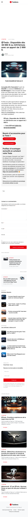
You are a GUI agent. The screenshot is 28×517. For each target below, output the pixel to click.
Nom (2, 222)
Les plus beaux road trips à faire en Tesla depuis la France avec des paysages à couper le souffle (17, 319)
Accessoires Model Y (9, 138)
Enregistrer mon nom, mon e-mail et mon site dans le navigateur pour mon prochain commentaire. (12, 243)
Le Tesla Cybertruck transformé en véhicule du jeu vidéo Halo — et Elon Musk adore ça (16, 347)
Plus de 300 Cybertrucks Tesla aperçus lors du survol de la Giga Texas (10, 280)
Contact (14, 509)
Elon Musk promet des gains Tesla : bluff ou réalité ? (16, 332)
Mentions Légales (21, 509)
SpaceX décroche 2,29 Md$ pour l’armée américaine (15, 339)
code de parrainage (8, 168)
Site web (3, 234)
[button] (2, 2)
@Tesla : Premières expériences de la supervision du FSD (13, 418)
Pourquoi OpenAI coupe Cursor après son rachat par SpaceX (16, 297)
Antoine (6, 53)
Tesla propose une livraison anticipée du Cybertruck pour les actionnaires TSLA (15, 262)
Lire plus (5, 427)
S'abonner (14, 380)
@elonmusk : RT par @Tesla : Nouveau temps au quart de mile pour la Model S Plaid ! (13, 488)
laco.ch (20, 507)
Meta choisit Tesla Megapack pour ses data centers (16, 354)
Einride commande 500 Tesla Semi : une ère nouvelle (17, 312)
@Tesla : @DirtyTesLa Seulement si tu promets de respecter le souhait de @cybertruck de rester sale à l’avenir (13, 453)
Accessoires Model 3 (9, 143)
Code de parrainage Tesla (7, 509)
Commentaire (4, 208)
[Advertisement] (14, 21)
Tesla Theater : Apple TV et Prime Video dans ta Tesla (17, 304)
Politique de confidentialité (14, 511)
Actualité (11, 257)
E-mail (3, 228)
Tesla (4, 191)
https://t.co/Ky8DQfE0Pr (8, 112)
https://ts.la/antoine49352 (10, 171)
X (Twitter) (3, 39)
